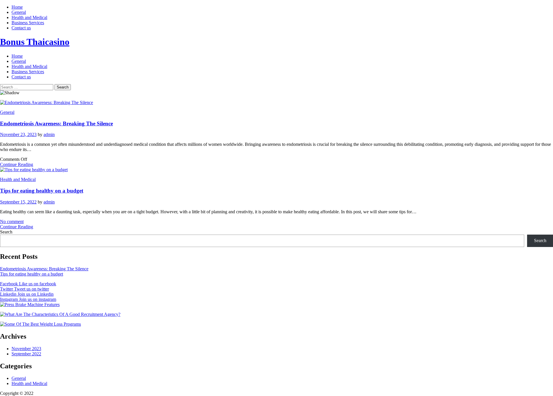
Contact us (21, 27)
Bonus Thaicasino (34, 42)
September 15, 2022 (18, 201)
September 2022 (26, 353)
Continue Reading (16, 164)
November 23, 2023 (18, 134)
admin (49, 134)
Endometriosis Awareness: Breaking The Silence (56, 123)
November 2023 (26, 348)
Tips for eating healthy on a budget (41, 191)
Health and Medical (29, 17)
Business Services (28, 22)
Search (6, 231)
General (19, 12)
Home (17, 7)
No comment (12, 221)
